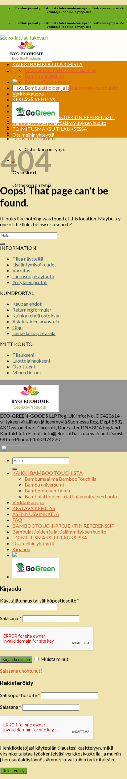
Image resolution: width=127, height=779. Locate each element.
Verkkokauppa (28, 93)
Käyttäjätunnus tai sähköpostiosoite (39, 600)
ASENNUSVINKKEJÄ (35, 105)
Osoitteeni (23, 366)
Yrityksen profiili (29, 282)
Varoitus (21, 270)
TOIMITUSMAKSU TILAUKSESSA (49, 129)
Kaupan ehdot (27, 304)
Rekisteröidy (13, 770)
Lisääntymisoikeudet (34, 264)
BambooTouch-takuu (47, 82)
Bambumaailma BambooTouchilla (60, 70)
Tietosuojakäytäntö (33, 276)
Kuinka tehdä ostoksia (35, 315)
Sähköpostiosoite (20, 695)
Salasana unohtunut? (21, 671)
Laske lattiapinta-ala (33, 333)
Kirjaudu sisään (16, 659)
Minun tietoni (26, 372)
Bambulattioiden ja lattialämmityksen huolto (72, 88)
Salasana (10, 618)
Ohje (17, 327)
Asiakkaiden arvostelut (36, 321)
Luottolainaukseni (31, 361)
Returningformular (31, 310)
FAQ (17, 111)
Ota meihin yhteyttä (33, 135)
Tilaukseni (23, 355)
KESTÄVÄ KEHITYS (33, 99)
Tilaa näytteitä (27, 259)
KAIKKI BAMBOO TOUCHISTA (47, 64)
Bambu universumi (44, 76)
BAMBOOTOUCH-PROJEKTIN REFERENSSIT (63, 117)
